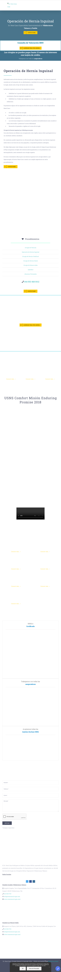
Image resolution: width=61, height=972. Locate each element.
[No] (49, 967)
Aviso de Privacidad (34, 968)
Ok (22, 968)
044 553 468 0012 (31, 281)
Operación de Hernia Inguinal (30, 252)
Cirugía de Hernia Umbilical (30, 256)
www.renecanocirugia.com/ (12, 899)
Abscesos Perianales (30, 274)
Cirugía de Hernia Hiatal (30, 261)
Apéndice (30, 269)
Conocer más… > (11, 379)
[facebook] (30, 881)
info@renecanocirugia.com (12, 896)
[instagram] (34, 881)
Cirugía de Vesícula (30, 247)
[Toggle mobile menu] (53, 4)
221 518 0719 (7, 894)
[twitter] (27, 881)
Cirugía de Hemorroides (31, 265)
